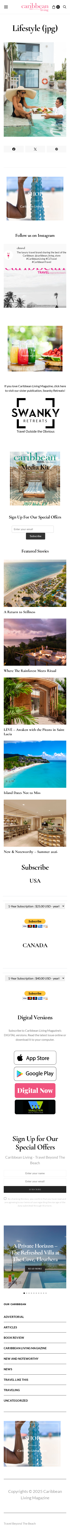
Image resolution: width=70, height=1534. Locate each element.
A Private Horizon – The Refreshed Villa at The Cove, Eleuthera (35, 1252)
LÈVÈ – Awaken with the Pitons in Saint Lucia (34, 731)
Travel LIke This (16, 1379)
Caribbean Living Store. (35, 206)
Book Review (14, 1337)
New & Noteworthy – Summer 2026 (30, 852)
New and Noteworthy (21, 1358)
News (8, 1369)
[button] (24, 1293)
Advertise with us (35, 492)
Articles (10, 1327)
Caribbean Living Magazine (25, 1348)
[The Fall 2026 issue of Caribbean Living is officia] (35, 299)
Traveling (12, 1390)
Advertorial (14, 1316)
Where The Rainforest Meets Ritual (30, 671)
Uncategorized (16, 1400)
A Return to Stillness (19, 612)
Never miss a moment (35, 355)
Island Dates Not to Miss (22, 793)
